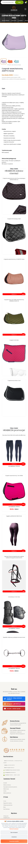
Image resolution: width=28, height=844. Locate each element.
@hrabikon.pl (13, 772)
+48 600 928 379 (11, 765)
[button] (3, 61)
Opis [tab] (3, 88)
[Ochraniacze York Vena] (14, 613)
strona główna (5, 20)
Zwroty (4, 791)
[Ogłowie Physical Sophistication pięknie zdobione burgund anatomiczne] (14, 575)
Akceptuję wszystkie (14, 841)
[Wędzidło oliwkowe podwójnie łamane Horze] (14, 653)
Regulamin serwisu (7, 803)
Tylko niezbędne (14, 832)
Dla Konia (13, 20)
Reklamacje (6, 789)
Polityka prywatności (7, 805)
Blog (4, 807)
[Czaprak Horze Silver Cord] (14, 393)
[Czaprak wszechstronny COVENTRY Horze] (14, 278)
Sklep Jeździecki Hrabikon (15, 770)
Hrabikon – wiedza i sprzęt (14, 774)
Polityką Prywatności (13, 828)
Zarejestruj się (6, 817)
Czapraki (20, 20)
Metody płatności (7, 793)
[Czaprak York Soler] (14, 353)
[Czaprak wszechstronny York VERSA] (14, 491)
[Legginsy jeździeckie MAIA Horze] (14, 535)
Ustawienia (14, 836)
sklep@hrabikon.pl (10, 767)
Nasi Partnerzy (6, 809)
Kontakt (5, 783)
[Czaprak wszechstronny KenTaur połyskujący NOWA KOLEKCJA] (14, 191)
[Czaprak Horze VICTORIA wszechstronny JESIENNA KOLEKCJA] (14, 318)
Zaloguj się (5, 816)
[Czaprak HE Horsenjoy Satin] (14, 233)
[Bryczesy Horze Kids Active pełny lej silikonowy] (14, 451)
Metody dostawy (7, 785)
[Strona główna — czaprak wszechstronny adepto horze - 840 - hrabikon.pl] (14, 8)
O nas (4, 801)
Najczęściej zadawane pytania (10, 787)
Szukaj (19, 2)
